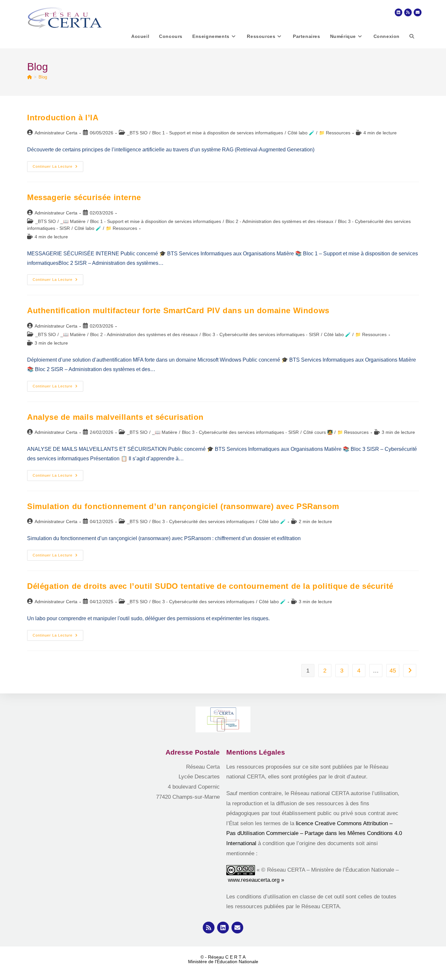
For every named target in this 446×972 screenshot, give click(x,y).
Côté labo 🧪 (301, 132)
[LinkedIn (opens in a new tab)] (398, 12)
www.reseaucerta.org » (257, 880)
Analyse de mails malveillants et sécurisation (115, 417)
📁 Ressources (334, 132)
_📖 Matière (73, 221)
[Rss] (209, 927)
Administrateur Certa (56, 132)
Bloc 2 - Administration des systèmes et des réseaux (279, 221)
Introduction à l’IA (62, 117)
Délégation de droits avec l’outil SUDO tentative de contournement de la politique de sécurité (210, 586)
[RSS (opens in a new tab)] (408, 12)
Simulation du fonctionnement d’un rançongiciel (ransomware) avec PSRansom (183, 506)
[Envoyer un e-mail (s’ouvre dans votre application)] (418, 12)
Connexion (387, 36)
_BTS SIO (137, 132)
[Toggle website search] (412, 36)
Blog (43, 77)
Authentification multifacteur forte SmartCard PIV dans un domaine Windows (178, 310)
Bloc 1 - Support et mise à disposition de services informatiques (217, 132)
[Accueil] (29, 77)
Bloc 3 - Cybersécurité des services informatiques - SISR (260, 334)
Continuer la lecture (58, 164)
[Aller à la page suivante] (409, 670)
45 (393, 670)
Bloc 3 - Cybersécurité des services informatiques (203, 521)
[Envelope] (237, 927)
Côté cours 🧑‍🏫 (318, 432)
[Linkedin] (223, 927)
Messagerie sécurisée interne (84, 197)
